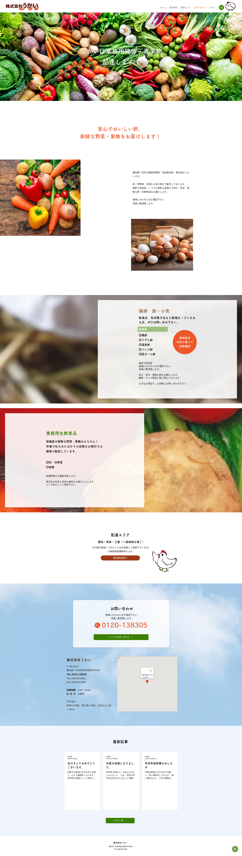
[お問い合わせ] (221, 7)
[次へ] (235, 849)
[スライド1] (119, 95)
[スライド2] (122, 95)
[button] (120, 820)
